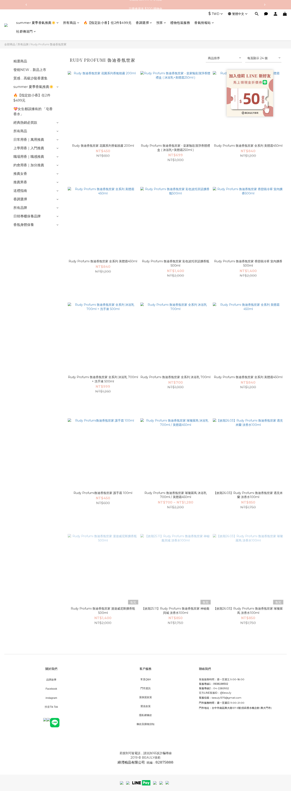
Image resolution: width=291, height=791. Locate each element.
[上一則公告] (26, 5)
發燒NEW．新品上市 (29, 70)
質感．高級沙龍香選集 (30, 78)
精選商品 (20, 61)
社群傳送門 (24, 32)
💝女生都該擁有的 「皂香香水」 (33, 111)
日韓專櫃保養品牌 (27, 216)
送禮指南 (20, 191)
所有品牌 (23, 44)
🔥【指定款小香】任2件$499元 (107, 23)
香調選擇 (142, 23)
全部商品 (9, 44)
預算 (159, 23)
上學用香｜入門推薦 (28, 148)
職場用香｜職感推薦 (28, 157)
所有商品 (69, 23)
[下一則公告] (265, 5)
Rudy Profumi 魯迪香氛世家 (48, 44)
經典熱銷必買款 (25, 123)
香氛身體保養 (23, 225)
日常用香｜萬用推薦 (28, 140)
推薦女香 (20, 174)
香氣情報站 (202, 23)
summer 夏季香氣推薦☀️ (36, 23)
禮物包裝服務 (180, 23)
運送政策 (145, 706)
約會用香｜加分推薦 (28, 165)
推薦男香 (20, 182)
